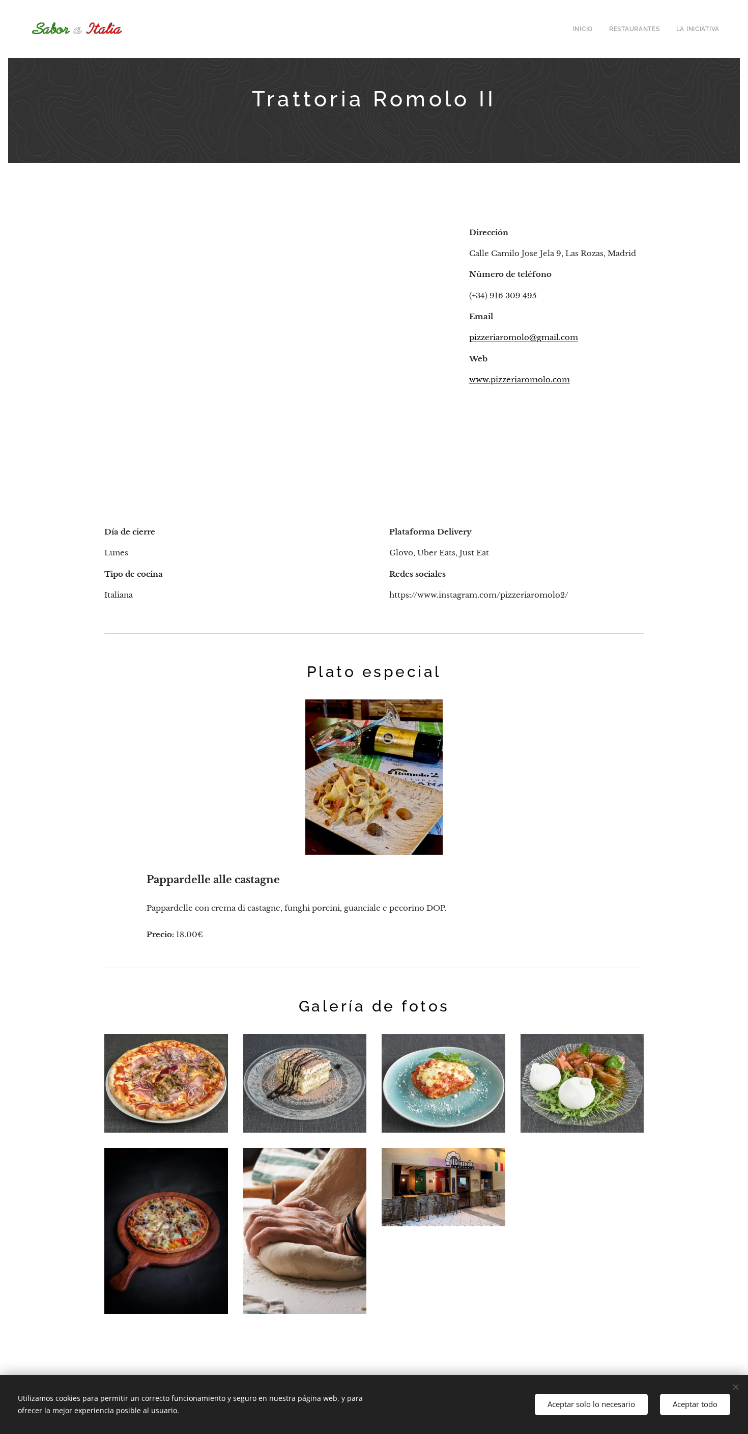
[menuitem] (585, 29)
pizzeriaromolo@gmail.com (523, 337)
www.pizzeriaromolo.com (519, 379)
